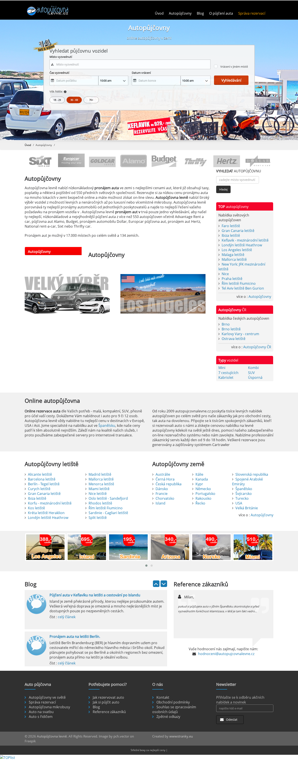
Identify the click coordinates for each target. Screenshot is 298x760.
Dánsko (162, 488)
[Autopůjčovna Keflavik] (69, 294)
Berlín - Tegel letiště (44, 484)
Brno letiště (231, 329)
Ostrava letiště (233, 338)
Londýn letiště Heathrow (242, 245)
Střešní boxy (138, 750)
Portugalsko (205, 493)
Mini (221, 367)
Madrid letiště (100, 474)
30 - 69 (74, 99)
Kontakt (162, 697)
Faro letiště (231, 225)
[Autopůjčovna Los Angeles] (165, 294)
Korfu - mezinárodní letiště (50, 503)
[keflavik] (149, 127)
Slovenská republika (251, 474)
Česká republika (169, 484)
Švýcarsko (243, 493)
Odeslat (231, 719)
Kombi (253, 367)
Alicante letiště (40, 474)
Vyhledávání (231, 80)
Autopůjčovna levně (52, 736)
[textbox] (130, 64)
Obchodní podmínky (173, 702)
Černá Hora (165, 479)
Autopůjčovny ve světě (47, 697)
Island (160, 503)
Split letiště (98, 517)
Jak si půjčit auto (106, 702)
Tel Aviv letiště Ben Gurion (243, 288)
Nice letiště (98, 493)
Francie (162, 493)
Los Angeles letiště (237, 249)
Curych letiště (39, 488)
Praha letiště (232, 278)
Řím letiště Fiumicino (239, 283)
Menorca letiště (101, 484)
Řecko (200, 503)
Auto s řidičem (41, 716)
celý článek (66, 616)
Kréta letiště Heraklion (46, 512)
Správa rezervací (251, 13)
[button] (146, 565)
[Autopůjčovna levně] (53, 10)
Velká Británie (246, 508)
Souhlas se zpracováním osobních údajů (174, 709)
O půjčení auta (221, 13)
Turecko (242, 498)
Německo (203, 488)
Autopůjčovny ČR (257, 347)
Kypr (199, 484)
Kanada (201, 479)
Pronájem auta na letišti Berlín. (75, 636)
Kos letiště (36, 508)
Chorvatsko (165, 498)
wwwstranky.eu (181, 736)
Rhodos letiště (100, 503)
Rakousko (203, 498)
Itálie (199, 474)
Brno (226, 324)
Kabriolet (225, 377)
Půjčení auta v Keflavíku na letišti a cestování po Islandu (95, 595)
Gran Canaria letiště (238, 230)
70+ (91, 99)
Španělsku (106, 425)
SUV (251, 372)
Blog (200, 13)
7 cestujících (228, 372)
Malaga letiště (233, 254)
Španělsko (243, 488)
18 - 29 (57, 99)
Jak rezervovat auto (108, 697)
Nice (225, 273)
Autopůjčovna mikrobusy (49, 707)
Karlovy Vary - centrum (240, 333)
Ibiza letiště (231, 235)
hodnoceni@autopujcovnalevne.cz (226, 653)
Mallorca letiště (234, 259)
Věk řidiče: (56, 91)
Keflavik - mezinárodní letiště (245, 240)
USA (238, 503)
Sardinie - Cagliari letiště (108, 512)
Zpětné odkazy (168, 716)
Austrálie (163, 474)
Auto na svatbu (41, 711)
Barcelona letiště (41, 479)
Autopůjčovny (180, 13)
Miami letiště (99, 488)
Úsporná (255, 377)
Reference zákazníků (109, 711)
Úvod (159, 13)
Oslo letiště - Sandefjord (108, 498)
